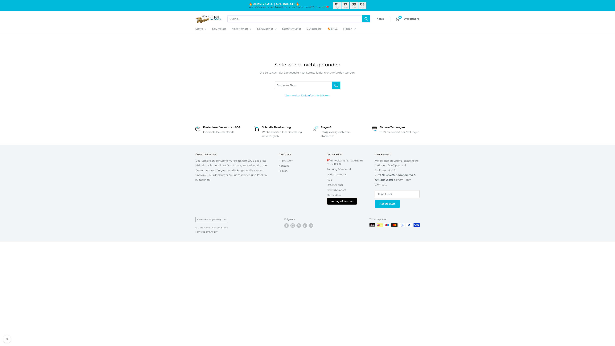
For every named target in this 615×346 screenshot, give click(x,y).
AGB (329, 179)
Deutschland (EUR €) (209, 219)
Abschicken (387, 203)
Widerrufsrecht (336, 174)
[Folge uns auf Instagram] (292, 225)
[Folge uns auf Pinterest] (298, 225)
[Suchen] (366, 18)
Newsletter (334, 195)
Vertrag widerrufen (342, 201)
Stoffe (199, 28)
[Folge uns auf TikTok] (305, 225)
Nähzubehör (265, 28)
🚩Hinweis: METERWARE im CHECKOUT (345, 162)
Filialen (347, 28)
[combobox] (294, 18)
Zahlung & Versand (339, 169)
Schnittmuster (291, 28)
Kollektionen (240, 28)
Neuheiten (219, 28)
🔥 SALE (332, 28)
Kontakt (284, 165)
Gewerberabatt (336, 190)
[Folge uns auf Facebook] (286, 225)
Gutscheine (314, 28)
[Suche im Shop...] (336, 85)
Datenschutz (335, 184)
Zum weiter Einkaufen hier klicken (307, 95)
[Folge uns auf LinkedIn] (311, 225)
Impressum (286, 160)
